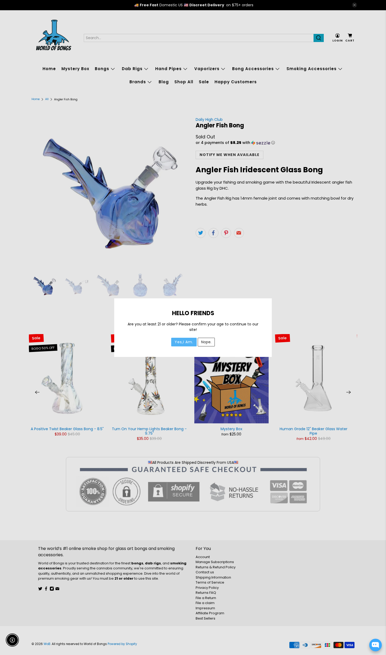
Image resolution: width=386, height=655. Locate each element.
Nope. (206, 342)
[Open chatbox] (375, 645)
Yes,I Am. (184, 342)
